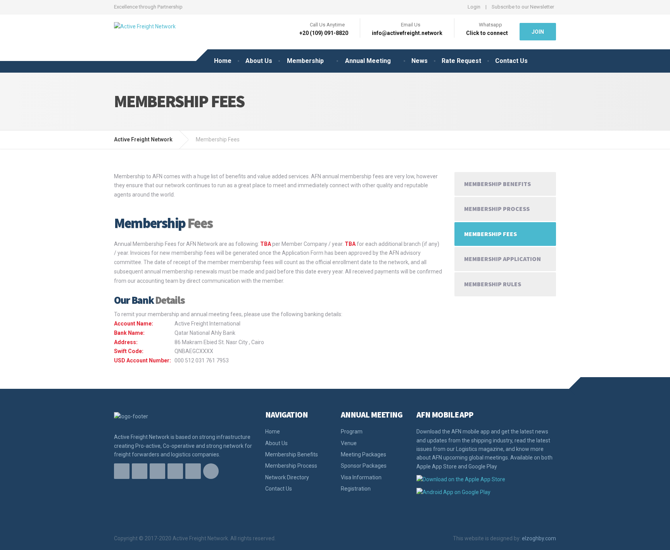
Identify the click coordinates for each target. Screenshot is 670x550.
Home (222, 60)
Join (538, 32)
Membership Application (502, 259)
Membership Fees (490, 234)
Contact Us (511, 60)
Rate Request (461, 60)
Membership (305, 60)
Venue (349, 443)
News (419, 60)
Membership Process (497, 208)
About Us (258, 60)
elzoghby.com (539, 538)
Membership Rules (492, 284)
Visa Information (361, 477)
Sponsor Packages (364, 466)
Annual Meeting (368, 60)
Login (474, 7)
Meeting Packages (363, 454)
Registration (356, 489)
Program (352, 431)
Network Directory (287, 477)
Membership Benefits (497, 184)
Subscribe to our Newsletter (523, 7)
